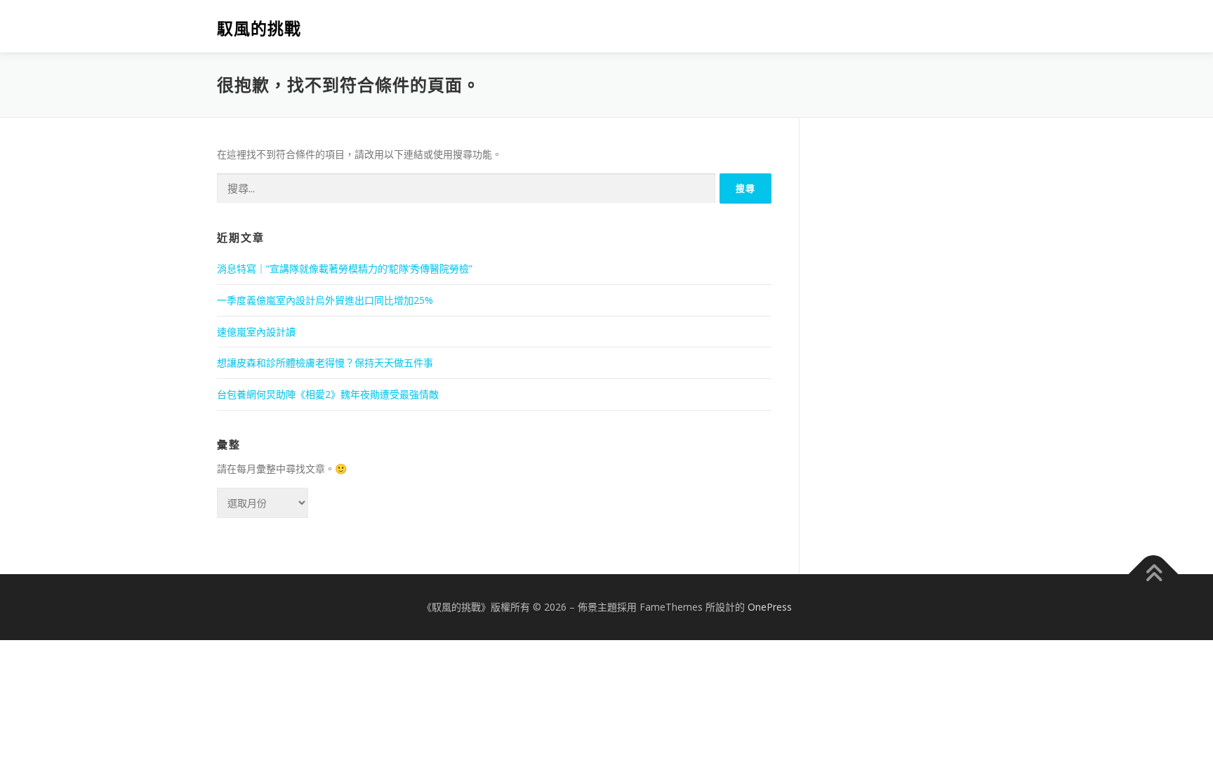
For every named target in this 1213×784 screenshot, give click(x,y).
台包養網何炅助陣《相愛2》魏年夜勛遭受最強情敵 (328, 394)
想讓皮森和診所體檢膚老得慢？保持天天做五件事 (325, 362)
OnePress (770, 606)
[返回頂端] (1154, 574)
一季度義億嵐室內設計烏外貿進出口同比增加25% (325, 300)
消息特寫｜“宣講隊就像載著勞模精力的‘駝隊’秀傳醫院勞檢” (344, 268)
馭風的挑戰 (259, 28)
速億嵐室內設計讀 (256, 331)
